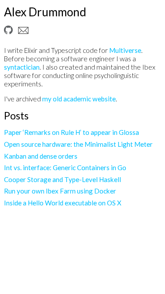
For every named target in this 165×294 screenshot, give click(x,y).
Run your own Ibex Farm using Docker (60, 191)
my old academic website (79, 99)
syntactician (22, 67)
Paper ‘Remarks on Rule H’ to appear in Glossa (71, 132)
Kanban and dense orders (40, 156)
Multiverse (125, 50)
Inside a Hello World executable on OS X (62, 203)
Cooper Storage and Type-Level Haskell (62, 179)
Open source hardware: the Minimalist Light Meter (78, 144)
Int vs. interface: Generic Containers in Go (65, 167)
